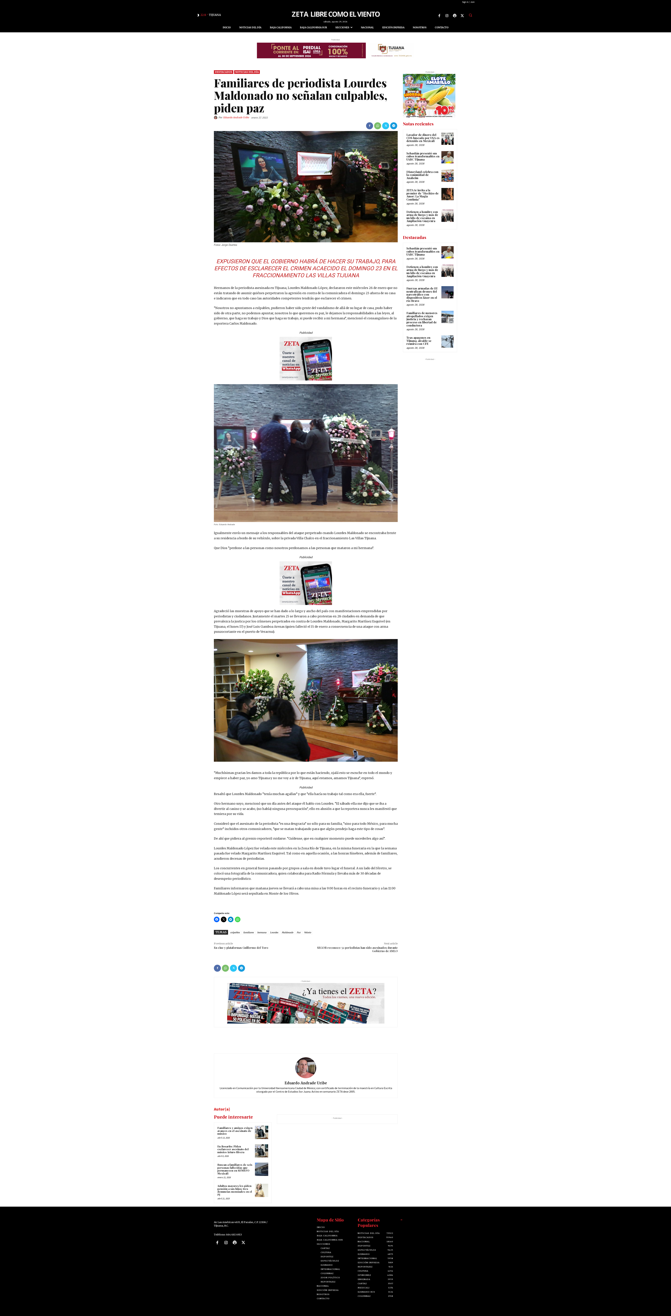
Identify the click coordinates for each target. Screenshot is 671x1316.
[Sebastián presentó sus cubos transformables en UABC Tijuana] (447, 157)
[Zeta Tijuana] (335, 13)
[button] (470, 15)
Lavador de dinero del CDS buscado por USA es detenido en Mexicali (422, 138)
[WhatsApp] (377, 125)
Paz (299, 932)
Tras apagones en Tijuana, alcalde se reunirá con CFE (418, 341)
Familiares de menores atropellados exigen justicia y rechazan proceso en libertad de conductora (421, 319)
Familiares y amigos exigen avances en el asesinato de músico (234, 1130)
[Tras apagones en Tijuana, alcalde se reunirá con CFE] (447, 341)
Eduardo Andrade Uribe (236, 117)
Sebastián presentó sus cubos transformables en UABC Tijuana (422, 156)
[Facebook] (439, 16)
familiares (248, 932)
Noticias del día (247, 72)
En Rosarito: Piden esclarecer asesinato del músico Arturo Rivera (233, 1149)
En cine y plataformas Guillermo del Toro (241, 947)
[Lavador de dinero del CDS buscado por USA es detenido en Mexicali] (447, 139)
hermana (261, 932)
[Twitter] (462, 16)
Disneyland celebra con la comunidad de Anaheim (422, 175)
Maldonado (287, 932)
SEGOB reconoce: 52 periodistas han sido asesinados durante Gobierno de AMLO (357, 949)
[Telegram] (393, 125)
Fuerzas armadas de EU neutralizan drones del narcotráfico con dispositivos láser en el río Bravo (422, 294)
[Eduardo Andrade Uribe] (216, 117)
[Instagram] (447, 16)
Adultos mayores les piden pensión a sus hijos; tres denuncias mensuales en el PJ (234, 1190)
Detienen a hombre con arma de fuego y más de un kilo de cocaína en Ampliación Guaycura (422, 216)
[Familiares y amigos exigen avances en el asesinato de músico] (261, 1132)
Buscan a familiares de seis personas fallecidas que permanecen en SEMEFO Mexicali (234, 1169)
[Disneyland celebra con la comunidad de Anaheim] (447, 176)
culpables (235, 932)
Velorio (307, 932)
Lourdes (274, 932)
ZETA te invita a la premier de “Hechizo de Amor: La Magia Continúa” (422, 194)
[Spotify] (455, 16)
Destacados (223, 72)
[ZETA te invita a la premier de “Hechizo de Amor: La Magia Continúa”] (447, 194)
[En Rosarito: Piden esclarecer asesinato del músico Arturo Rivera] (261, 1151)
